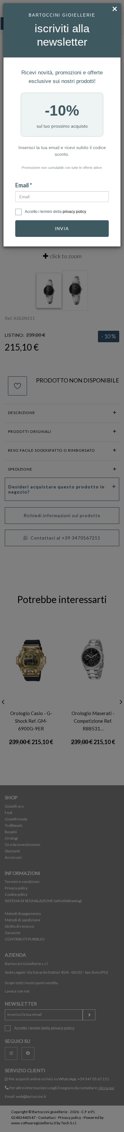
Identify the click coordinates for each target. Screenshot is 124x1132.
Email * (23, 185)
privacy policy (74, 211)
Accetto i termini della (55, 211)
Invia (62, 228)
